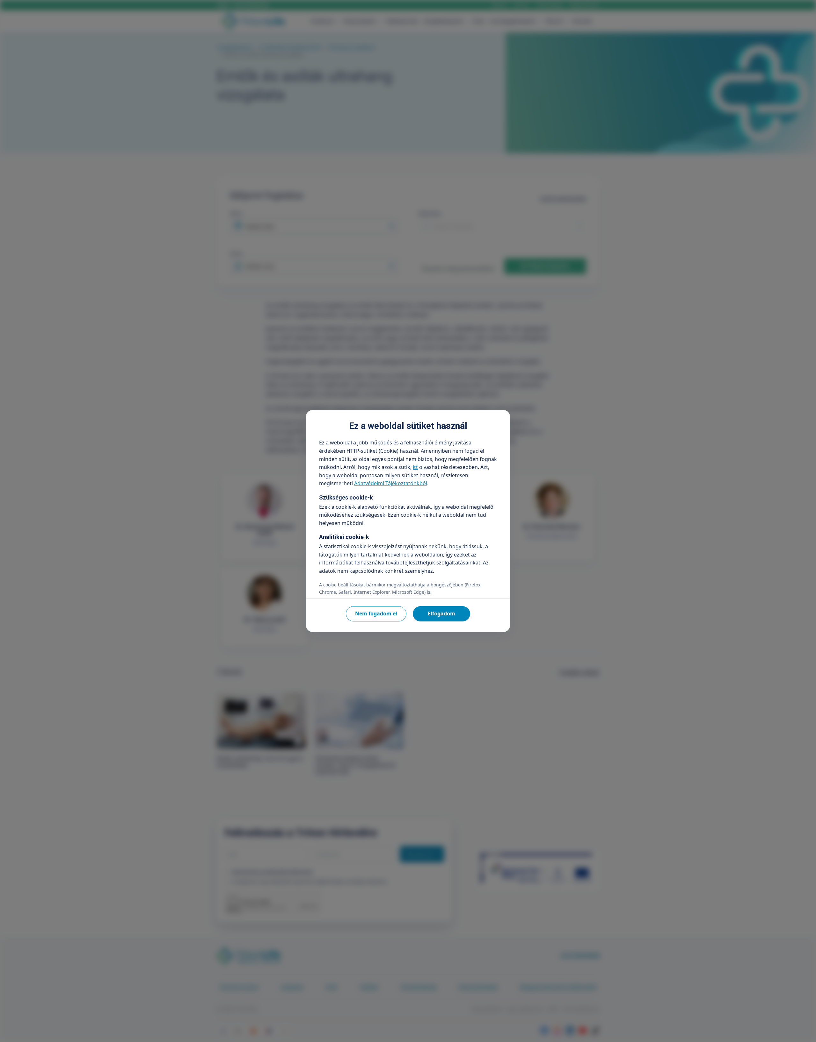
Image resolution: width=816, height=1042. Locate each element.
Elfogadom (441, 613)
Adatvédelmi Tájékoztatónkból (390, 483)
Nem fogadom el (376, 613)
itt (415, 467)
